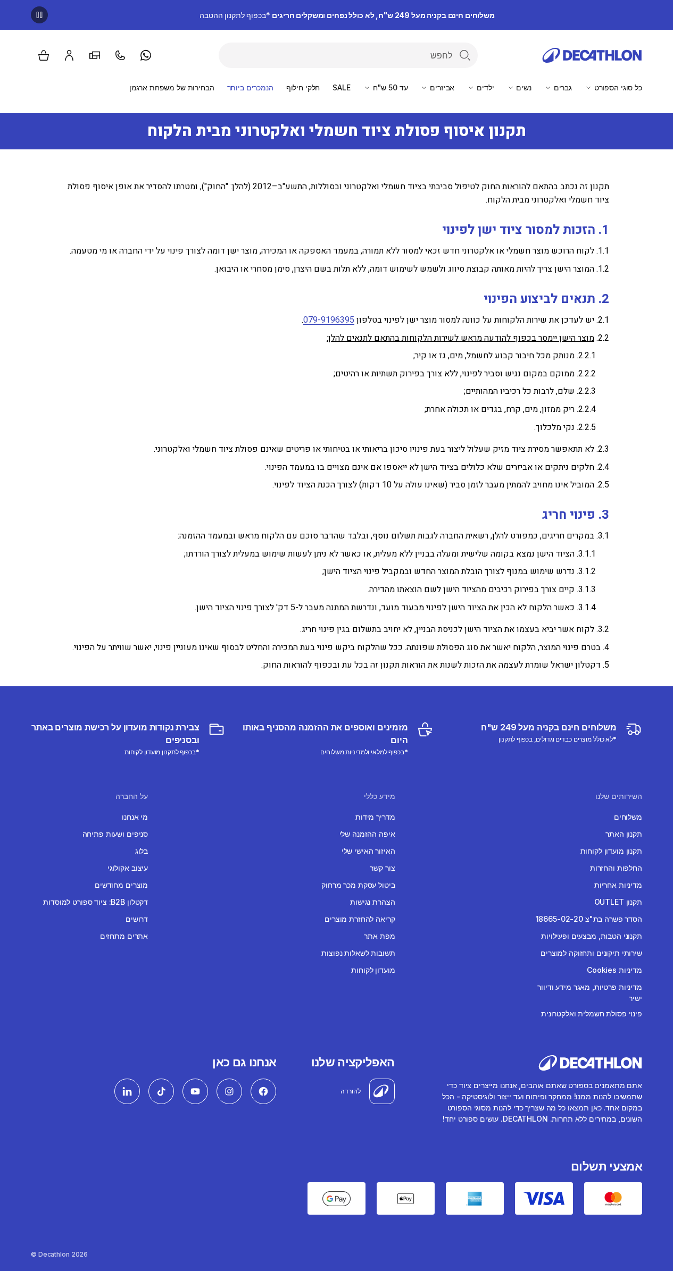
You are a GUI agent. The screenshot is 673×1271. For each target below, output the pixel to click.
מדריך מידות (375, 816)
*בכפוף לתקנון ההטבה (347, 15)
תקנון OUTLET (618, 901)
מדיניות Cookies (614, 969)
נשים (522, 87)
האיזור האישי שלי (368, 850)
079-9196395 (328, 320)
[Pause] (39, 14)
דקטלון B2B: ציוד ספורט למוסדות (95, 901)
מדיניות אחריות (618, 884)
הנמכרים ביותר (250, 87)
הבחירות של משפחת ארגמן (171, 87)
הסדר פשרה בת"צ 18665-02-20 (589, 918)
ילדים (484, 87)
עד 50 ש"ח (389, 87)
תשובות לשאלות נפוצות (358, 952)
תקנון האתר (623, 833)
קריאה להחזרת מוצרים (360, 918)
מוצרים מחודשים (121, 884)
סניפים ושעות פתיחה (115, 833)
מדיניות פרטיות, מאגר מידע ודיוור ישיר (589, 992)
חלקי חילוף (303, 87)
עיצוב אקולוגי (127, 867)
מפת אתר (379, 935)
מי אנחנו (135, 816)
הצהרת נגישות (372, 901)
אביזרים (441, 87)
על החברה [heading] (131, 796)
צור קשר (382, 867)
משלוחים (628, 816)
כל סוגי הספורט (617, 87)
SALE (341, 87)
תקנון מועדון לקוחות (611, 850)
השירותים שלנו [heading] (618, 796)
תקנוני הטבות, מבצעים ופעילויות (591, 935)
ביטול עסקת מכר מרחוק (358, 884)
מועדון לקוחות (373, 969)
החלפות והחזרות (616, 867)
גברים (562, 87)
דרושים (137, 918)
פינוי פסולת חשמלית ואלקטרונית (591, 1013)
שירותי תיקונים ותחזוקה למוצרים (591, 952)
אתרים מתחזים (124, 935)
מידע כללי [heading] (379, 796)
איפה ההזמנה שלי (367, 833)
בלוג (141, 850)
